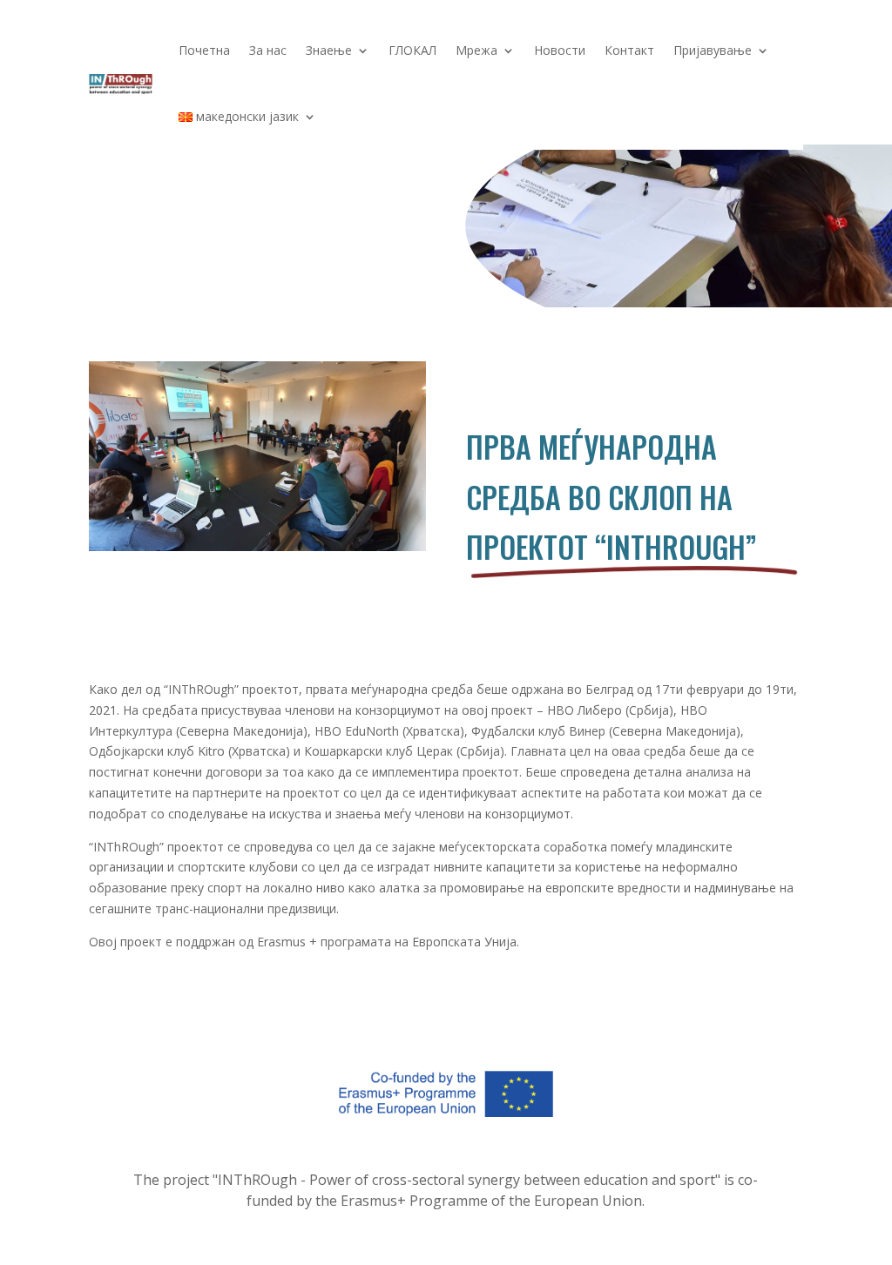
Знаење (329, 50)
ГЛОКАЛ (412, 50)
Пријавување (712, 50)
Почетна (204, 50)
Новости (559, 50)
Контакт (629, 50)
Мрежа (476, 50)
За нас (268, 50)
